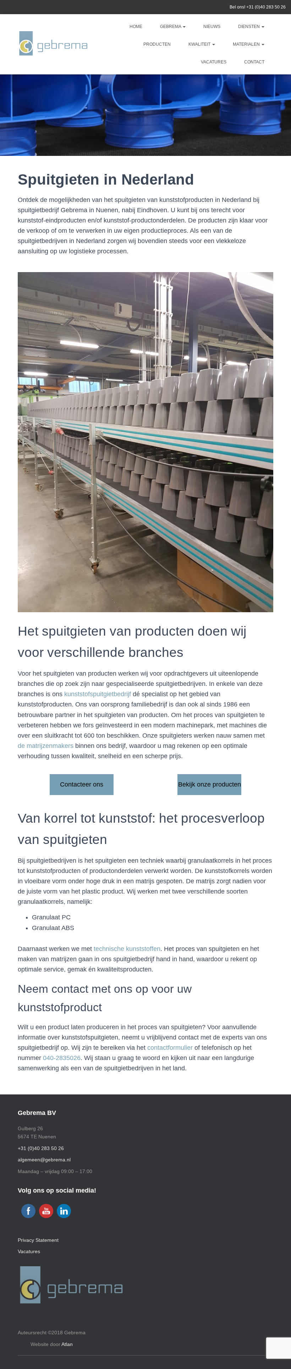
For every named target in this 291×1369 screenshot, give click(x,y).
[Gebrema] (53, 44)
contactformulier (170, 1047)
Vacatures (213, 62)
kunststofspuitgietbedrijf (97, 694)
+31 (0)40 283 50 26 (266, 7)
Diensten (249, 26)
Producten (157, 44)
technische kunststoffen (127, 948)
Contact (254, 62)
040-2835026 (62, 1057)
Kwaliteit (200, 44)
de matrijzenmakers (45, 745)
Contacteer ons (81, 784)
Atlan (67, 1344)
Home (136, 26)
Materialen (247, 44)
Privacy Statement (38, 1240)
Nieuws (211, 26)
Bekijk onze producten (209, 784)
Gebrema (171, 26)
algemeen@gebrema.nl (44, 1159)
